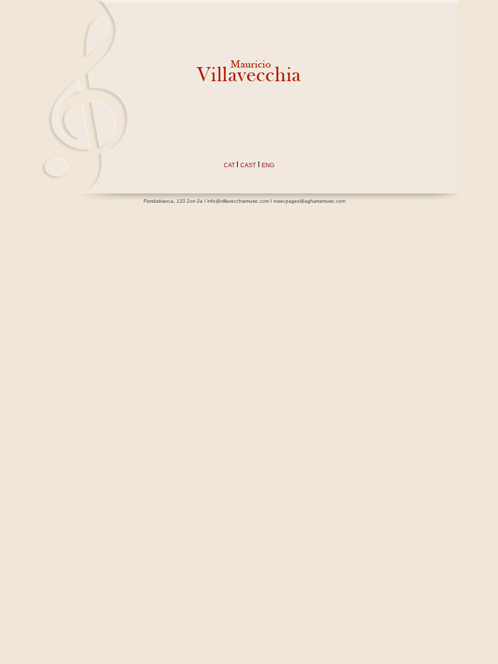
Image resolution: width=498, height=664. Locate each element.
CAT (230, 165)
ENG (268, 165)
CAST (248, 165)
